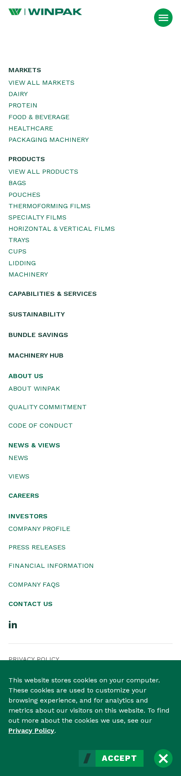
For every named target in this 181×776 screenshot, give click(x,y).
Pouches (24, 195)
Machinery (28, 274)
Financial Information (51, 566)
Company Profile (39, 529)
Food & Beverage (38, 117)
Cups (17, 251)
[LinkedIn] (13, 624)
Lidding (22, 263)
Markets (24, 70)
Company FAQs (34, 584)
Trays (18, 240)
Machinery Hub (36, 355)
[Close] (163, 758)
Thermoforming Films (49, 206)
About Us (25, 376)
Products (26, 159)
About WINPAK (34, 388)
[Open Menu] (163, 17)
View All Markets (41, 82)
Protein (22, 105)
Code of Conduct (40, 425)
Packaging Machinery (48, 140)
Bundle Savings (38, 335)
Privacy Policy (31, 730)
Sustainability (36, 314)
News (18, 458)
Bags (17, 183)
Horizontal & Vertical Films (61, 229)
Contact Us (30, 604)
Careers (23, 495)
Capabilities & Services (52, 294)
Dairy (18, 94)
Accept (119, 758)
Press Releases (37, 547)
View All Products (43, 171)
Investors (28, 516)
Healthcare (30, 128)
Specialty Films (37, 217)
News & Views (34, 445)
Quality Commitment (47, 407)
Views (18, 476)
